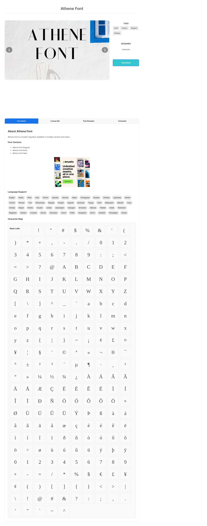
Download (126, 63)
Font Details (21, 121)
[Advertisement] (72, 98)
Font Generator (88, 121)
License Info (55, 121)
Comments (122, 121)
